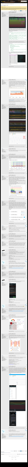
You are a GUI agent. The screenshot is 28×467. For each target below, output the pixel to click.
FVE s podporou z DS (4, 5)
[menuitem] (2, 454)
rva (10, 201)
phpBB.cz (15, 457)
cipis (2, 355)
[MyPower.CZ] (3, 1)
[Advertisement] (14, 73)
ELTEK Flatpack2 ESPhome (18, 267)
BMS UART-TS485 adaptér (20, 436)
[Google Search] (26, 1)
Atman (2, 79)
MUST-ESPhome (14, 267)
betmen (10, 250)
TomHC (2, 264)
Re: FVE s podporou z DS (12, 79)
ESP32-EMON (22, 267)
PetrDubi (2, 225)
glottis (2, 148)
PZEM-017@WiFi (10, 436)
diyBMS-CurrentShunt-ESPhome (15, 436)
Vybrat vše (11, 43)
